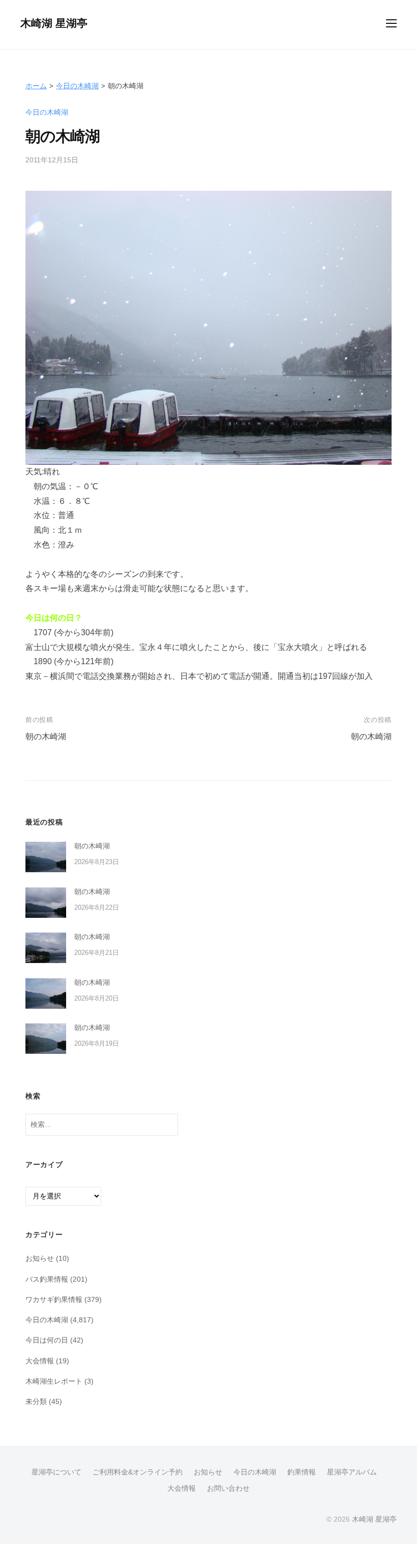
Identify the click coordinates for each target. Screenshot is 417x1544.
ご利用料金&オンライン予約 (138, 1472)
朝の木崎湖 (45, 736)
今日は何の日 (46, 1340)
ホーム (36, 86)
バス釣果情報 (46, 1279)
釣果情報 (301, 1472)
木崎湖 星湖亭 (53, 23)
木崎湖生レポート (53, 1381)
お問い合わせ (228, 1488)
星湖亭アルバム (352, 1472)
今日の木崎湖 (77, 86)
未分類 (36, 1401)
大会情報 (39, 1361)
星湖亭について (56, 1472)
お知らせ (39, 1258)
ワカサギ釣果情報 (53, 1299)
